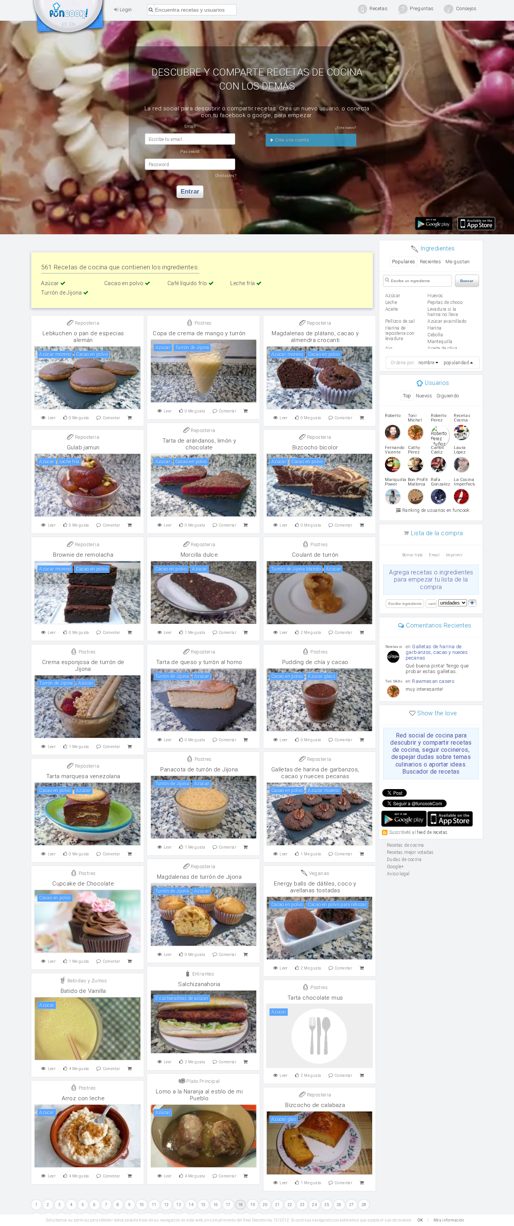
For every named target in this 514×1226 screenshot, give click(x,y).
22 (289, 1205)
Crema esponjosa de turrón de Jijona (83, 665)
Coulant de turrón (315, 554)
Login (125, 9)
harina (434, 328)
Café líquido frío (187, 283)
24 (314, 1205)
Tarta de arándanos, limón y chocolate (199, 444)
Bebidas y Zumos (86, 980)
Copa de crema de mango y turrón (199, 333)
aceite (391, 309)
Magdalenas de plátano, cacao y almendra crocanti (315, 337)
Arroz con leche (83, 1098)
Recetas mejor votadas (410, 852)
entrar (190, 191)
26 (339, 1205)
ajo (388, 348)
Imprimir (454, 555)
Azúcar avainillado (446, 321)
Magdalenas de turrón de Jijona (199, 876)
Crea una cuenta (291, 140)
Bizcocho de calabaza (315, 1105)
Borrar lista (412, 555)
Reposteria (86, 323)
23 (302, 1205)
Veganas (318, 873)
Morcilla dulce (199, 554)
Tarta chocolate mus (315, 997)
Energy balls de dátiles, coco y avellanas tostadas (315, 887)
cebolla (435, 334)
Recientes (430, 261)
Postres (202, 323)
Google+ (395, 866)
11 (154, 1205)
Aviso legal (398, 873)
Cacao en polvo (124, 283)
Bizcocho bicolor (315, 447)
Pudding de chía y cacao (315, 662)
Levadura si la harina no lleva (442, 312)
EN (72, 24)
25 (326, 1205)
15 (203, 1205)
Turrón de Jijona (62, 293)
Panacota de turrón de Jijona (199, 769)
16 (215, 1205)
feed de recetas (432, 832)
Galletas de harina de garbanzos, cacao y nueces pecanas (315, 773)
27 (351, 1205)
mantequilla (439, 341)
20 (265, 1205)
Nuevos (424, 395)
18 (240, 1205)
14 (191, 1205)
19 (252, 1205)
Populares (403, 261)
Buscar (466, 281)
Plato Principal (202, 1081)
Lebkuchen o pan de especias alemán (83, 337)
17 (228, 1205)
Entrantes (202, 974)
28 (364, 1205)
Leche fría (243, 283)
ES (64, 24)
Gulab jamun (83, 447)
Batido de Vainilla (83, 991)
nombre (426, 362)
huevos (435, 295)
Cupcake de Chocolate (83, 883)
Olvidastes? (225, 176)
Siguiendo (447, 395)
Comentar (111, 418)
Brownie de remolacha (83, 554)
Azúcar (50, 283)
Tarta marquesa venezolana (83, 776)
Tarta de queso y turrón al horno (199, 662)
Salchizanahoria (199, 984)
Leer (52, 418)
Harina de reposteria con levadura (400, 333)
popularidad (456, 362)
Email (434, 555)
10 (141, 1205)
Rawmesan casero (433, 681)
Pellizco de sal (400, 321)
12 (166, 1205)
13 (178, 1205)
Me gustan (458, 261)
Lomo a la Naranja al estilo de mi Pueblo (199, 1095)
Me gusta (79, 418)
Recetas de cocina (68, 18)
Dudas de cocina (404, 859)
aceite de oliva (442, 348)
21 (277, 1205)
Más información (448, 1220)
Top (407, 395)
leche (391, 302)
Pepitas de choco (444, 302)
